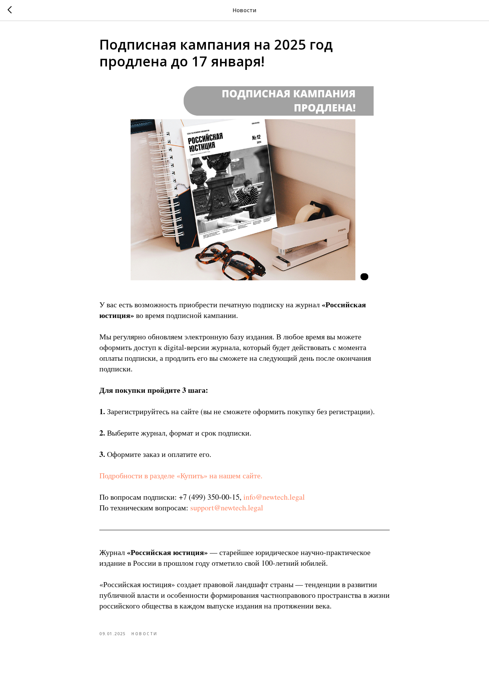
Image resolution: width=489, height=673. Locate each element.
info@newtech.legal (274, 497)
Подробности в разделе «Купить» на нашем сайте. (180, 475)
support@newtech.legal (226, 507)
